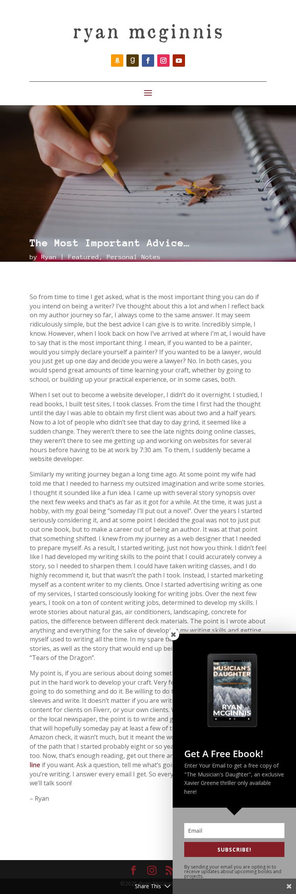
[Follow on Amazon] (117, 60)
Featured (83, 257)
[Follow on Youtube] (179, 60)
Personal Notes (134, 257)
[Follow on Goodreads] (132, 60)
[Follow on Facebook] (148, 60)
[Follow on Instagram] (163, 60)
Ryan (49, 257)
